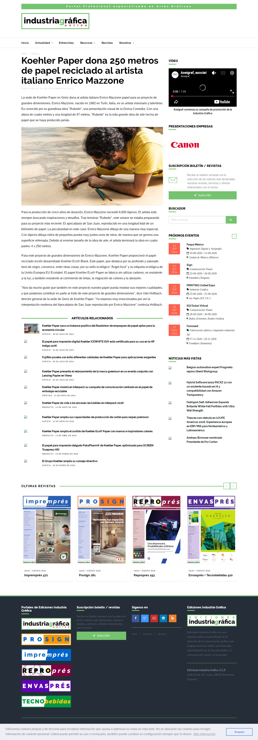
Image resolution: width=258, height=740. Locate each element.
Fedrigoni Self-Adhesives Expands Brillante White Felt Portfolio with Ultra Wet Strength (211, 406)
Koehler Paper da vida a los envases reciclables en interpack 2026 (83, 402)
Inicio (25, 42)
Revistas (107, 42)
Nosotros (125, 42)
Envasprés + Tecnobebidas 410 (210, 575)
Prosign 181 (87, 575)
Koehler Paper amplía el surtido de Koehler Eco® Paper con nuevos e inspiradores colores (97, 431)
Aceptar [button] (239, 731)
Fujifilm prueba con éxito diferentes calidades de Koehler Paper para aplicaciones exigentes (99, 357)
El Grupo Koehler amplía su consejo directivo (69, 461)
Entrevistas (66, 42)
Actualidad (43, 42)
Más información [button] (204, 734)
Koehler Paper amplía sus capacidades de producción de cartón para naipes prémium (95, 417)
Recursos (86, 42)
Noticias (35, 53)
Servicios (162, 634)
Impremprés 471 (36, 575)
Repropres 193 (144, 575)
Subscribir (205, 195)
